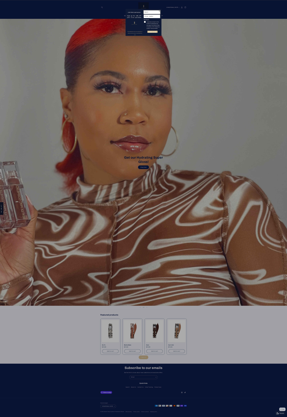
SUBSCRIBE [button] (152, 32)
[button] (160, 11)
